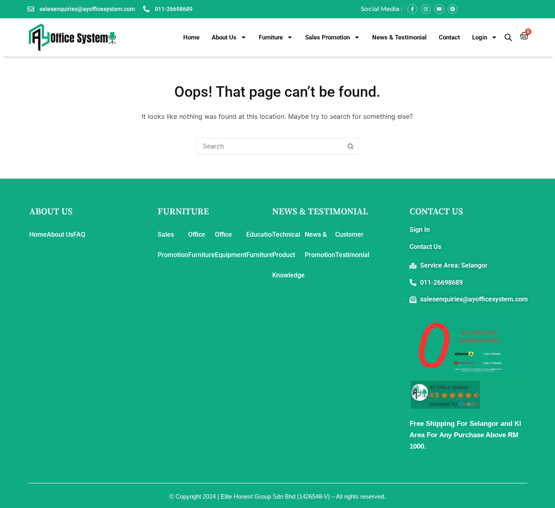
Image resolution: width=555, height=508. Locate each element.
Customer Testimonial (352, 245)
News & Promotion (320, 245)
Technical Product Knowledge (288, 255)
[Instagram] (426, 9)
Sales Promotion (327, 37)
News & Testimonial (399, 37)
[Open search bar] (508, 37)
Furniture (271, 37)
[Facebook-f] (412, 9)
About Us (224, 37)
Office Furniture (201, 245)
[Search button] (350, 146)
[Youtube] (439, 9)
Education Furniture (260, 245)
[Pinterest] (452, 9)
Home (191, 37)
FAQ (79, 234)
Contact (449, 37)
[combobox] (270, 146)
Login (479, 37)
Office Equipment (230, 245)
